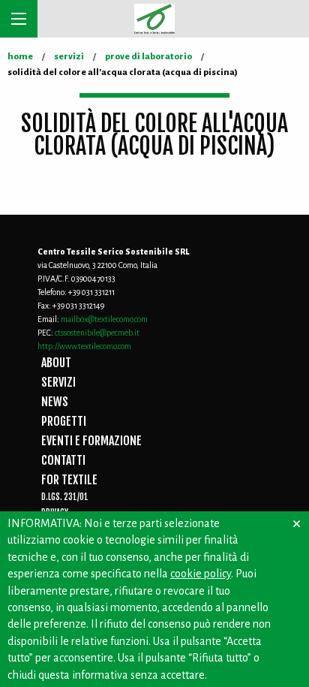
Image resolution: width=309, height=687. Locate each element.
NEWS (54, 401)
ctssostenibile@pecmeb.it (97, 332)
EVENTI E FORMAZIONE (91, 440)
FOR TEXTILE (69, 479)
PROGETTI (63, 421)
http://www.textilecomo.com (84, 346)
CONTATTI (63, 460)
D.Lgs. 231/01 (64, 497)
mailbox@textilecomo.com (104, 319)
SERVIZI (58, 382)
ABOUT (56, 362)
